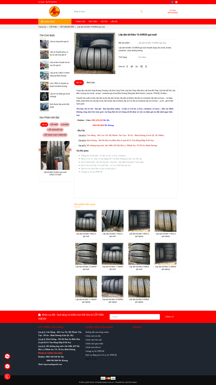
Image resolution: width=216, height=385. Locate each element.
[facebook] (173, 2)
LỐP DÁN (53, 27)
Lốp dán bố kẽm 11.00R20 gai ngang (86, 300)
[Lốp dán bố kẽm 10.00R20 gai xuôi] (54, 11)
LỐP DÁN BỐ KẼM (67, 27)
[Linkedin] (137, 66)
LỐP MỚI (54, 124)
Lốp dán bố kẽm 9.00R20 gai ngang (139, 300)
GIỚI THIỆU (93, 22)
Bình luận (91, 82)
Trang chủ (42, 27)
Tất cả (44, 124)
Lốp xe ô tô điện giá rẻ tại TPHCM (60, 95)
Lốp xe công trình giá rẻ (59, 41)
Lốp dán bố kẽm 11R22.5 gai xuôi (113, 235)
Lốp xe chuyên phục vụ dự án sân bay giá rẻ (59, 53)
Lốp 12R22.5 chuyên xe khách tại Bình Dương (59, 84)
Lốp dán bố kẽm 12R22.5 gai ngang (139, 235)
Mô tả (79, 82)
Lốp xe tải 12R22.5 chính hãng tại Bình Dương (60, 74)
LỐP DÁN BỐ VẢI (55, 130)
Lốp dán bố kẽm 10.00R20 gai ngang (112, 300)
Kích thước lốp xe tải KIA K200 (59, 105)
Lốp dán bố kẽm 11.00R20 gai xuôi (112, 268)
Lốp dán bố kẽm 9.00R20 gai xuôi (139, 268)
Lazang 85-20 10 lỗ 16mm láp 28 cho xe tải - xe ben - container (61, 173)
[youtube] (177, 2)
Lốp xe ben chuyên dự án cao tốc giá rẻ (60, 63)
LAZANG (65, 124)
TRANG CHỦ (80, 22)
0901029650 (52, 2)
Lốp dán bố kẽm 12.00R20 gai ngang (165, 268)
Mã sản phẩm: (124, 43)
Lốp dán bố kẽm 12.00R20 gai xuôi (86, 268)
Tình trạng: (123, 57)
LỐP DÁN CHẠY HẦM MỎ (55, 135)
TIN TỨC (104, 22)
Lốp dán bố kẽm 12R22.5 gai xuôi (86, 235)
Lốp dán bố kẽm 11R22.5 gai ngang (166, 235)
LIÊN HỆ (114, 22)
